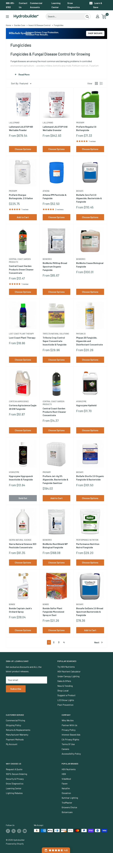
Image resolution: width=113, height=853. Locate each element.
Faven (65, 783)
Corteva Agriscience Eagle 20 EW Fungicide (22, 407)
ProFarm (80, 122)
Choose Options (23, 149)
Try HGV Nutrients (66, 666)
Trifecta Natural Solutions (56, 334)
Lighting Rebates (14, 793)
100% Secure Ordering (16, 774)
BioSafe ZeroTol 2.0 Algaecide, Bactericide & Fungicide (89, 198)
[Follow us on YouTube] (25, 831)
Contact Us (23, 5)
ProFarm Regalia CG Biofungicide (86, 128)
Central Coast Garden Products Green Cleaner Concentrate (21, 269)
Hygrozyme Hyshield (86, 405)
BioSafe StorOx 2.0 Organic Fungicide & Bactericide (90, 478)
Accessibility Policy (71, 753)
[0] (104, 16)
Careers (65, 749)
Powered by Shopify (15, 843)
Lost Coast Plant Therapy (21, 334)
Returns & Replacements (18, 729)
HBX (64, 774)
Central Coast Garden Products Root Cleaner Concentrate (54, 412)
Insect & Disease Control (39, 25)
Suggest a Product (66, 695)
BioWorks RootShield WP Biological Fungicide (55, 546)
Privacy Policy (68, 729)
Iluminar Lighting (70, 797)
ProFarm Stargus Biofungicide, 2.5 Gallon (21, 197)
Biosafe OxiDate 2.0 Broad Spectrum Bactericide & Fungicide (89, 612)
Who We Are (68, 720)
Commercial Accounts (36, 5)
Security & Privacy (15, 778)
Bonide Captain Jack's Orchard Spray (20, 610)
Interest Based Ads (71, 734)
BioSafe (80, 191)
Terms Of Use (68, 744)
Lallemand (14, 122)
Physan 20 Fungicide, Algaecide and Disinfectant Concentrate (89, 341)
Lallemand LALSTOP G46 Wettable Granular (55, 128)
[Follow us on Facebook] (8, 831)
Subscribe (15, 688)
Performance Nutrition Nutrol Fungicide (87, 546)
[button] (56, 850)
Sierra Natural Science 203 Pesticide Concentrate (22, 546)
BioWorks (47, 259)
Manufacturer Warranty (17, 734)
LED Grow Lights (65, 700)
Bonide (12, 604)
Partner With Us (69, 725)
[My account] (97, 16)
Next (96, 642)
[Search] (87, 16)
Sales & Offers (64, 681)
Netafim (66, 788)
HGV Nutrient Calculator (68, 671)
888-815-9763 (10, 5)
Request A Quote (14, 769)
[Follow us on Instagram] (19, 831)
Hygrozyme (81, 401)
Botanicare (67, 812)
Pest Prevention (65, 704)
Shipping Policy (13, 725)
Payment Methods (15, 739)
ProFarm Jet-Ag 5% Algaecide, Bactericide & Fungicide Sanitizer (55, 479)
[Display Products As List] (101, 83)
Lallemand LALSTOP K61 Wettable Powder (21, 128)
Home (8, 25)
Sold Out (23, 498)
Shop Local (62, 690)
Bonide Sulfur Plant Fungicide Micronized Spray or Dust (53, 612)
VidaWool (66, 778)
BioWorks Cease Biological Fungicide (89, 265)
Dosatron (66, 793)
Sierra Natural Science (20, 540)
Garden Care (19, 25)
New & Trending (65, 685)
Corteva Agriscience (19, 401)
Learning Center (55, 5)
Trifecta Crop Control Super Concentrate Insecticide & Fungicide (55, 341)
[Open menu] (7, 16)
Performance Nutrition (87, 540)
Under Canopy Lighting (68, 676)
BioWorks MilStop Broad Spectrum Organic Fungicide (55, 266)
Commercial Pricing (15, 720)
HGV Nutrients (69, 769)
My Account (11, 744)
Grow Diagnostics (73, 5)
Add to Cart (23, 217)
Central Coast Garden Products (20, 260)
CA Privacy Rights (70, 739)
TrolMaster (67, 802)
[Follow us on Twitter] (13, 831)
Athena (46, 191)
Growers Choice (69, 807)
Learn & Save (97, 5)
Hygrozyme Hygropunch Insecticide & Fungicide (21, 478)
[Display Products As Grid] (96, 83)
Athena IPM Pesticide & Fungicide (55, 197)
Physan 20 (81, 334)
